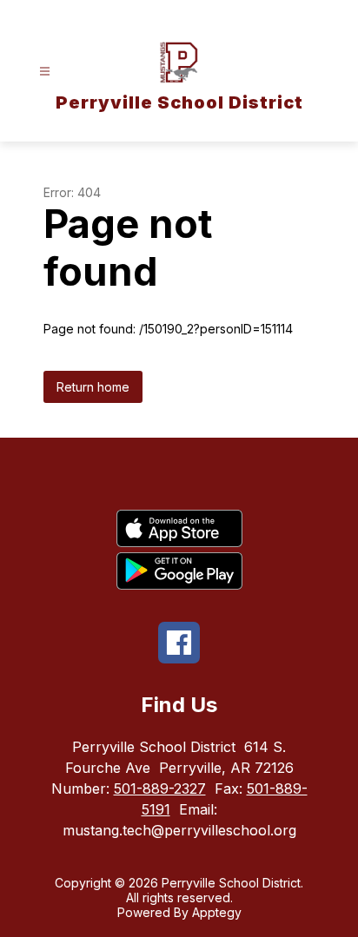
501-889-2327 (160, 788)
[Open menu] (45, 72)
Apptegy (217, 912)
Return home (92, 386)
